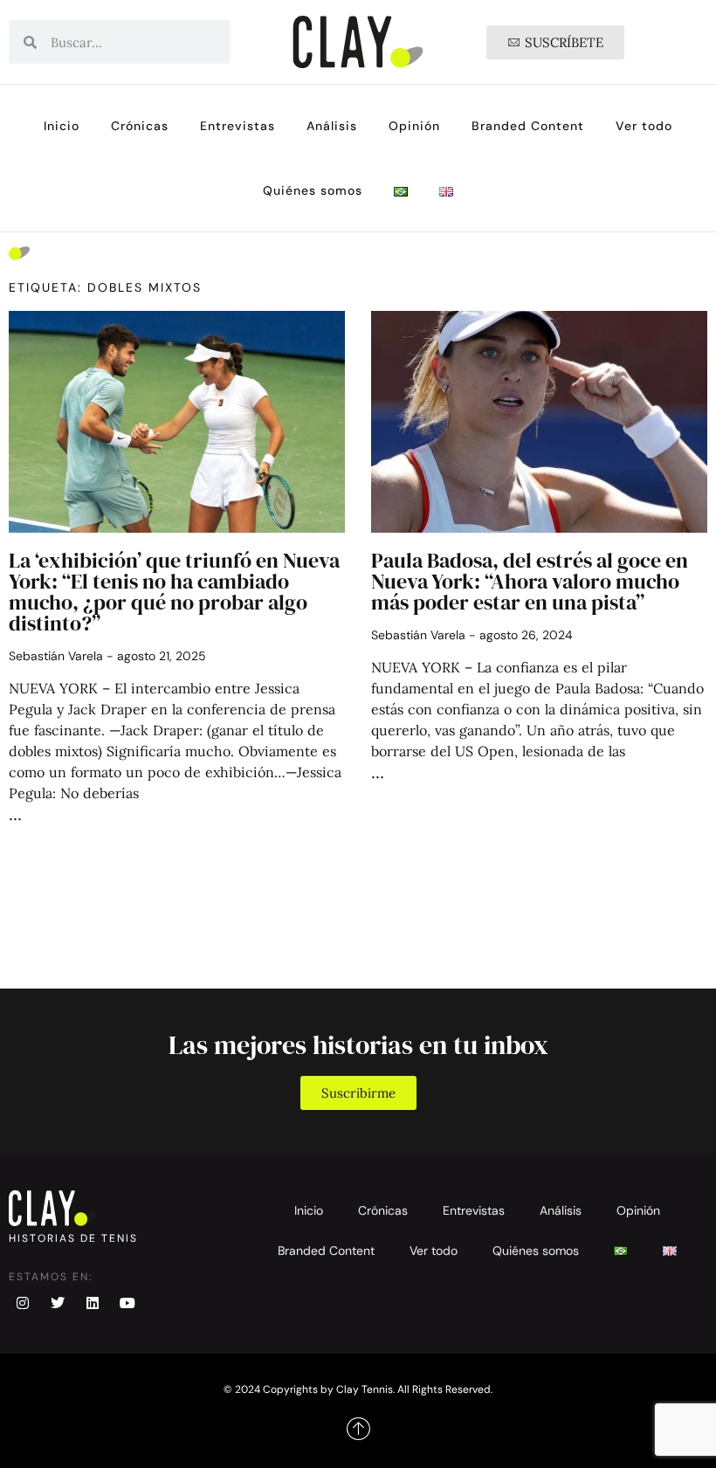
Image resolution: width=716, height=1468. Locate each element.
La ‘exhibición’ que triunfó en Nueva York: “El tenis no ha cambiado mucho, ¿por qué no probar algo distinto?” (174, 592)
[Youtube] (127, 1303)
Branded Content (528, 126)
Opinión (414, 126)
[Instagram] (23, 1303)
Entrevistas (237, 126)
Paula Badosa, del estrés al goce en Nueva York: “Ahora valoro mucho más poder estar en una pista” (529, 581)
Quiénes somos (312, 190)
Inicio (61, 126)
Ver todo (644, 126)
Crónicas (140, 126)
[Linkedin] (93, 1303)
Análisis (331, 126)
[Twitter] (58, 1303)
